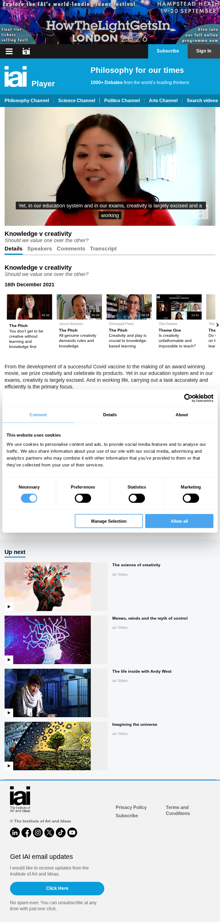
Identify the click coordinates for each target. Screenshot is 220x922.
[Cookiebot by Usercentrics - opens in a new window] (188, 398)
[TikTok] (61, 832)
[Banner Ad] (110, 22)
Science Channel (76, 100)
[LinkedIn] (15, 832)
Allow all (179, 520)
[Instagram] (38, 832)
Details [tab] (110, 414)
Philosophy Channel (27, 100)
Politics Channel (122, 100)
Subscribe (127, 815)
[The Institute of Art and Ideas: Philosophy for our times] (26, 51)
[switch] (83, 498)
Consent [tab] (38, 414)
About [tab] (182, 414)
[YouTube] (72, 832)
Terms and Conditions (178, 810)
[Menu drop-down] (8, 51)
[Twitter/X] (49, 832)
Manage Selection (109, 520)
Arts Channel (163, 100)
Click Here (57, 888)
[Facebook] (26, 832)
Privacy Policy (131, 807)
